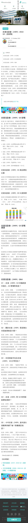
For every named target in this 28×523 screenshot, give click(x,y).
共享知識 (22, 510)
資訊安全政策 (14, 506)
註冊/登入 (24, 2)
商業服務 (14, 510)
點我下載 (15, 101)
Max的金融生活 (12, 42)
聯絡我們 (5, 503)
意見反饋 (14, 503)
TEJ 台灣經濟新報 (21, 489)
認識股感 (5, 510)
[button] (9, 111)
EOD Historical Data (5, 491)
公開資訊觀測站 (13, 491)
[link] (14, 110)
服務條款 (22, 503)
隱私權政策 (6, 506)
